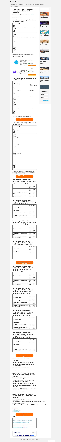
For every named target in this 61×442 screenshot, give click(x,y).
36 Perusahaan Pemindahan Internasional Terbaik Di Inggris (44, 81)
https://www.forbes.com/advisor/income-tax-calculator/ (20, 427)
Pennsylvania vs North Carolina (16, 410)
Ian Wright (32, 14)
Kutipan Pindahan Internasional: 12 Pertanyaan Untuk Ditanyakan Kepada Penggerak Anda (44, 62)
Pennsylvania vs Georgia (15, 409)
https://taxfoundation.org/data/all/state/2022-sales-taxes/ (20, 425)
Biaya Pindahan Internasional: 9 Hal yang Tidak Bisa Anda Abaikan (44, 44)
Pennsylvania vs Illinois (15, 407)
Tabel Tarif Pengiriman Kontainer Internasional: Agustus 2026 (44, 17)
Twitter (39, 439)
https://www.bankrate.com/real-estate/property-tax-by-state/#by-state (22, 420)
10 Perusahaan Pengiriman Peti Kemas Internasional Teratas (44, 72)
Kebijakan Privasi (28, 439)
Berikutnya (45, 100)
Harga (25, 65)
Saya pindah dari (43, 93)
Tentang (23, 439)
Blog (21, 439)
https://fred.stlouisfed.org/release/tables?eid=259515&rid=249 (21, 422)
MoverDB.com (14, 2)
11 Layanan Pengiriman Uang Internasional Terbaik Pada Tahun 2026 (44, 35)
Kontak (24, 65)
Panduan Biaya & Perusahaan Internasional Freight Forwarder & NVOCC (44, 53)
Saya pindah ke (42, 96)
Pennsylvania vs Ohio (15, 408)
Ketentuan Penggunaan (33, 439)
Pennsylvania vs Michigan (15, 411)
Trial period (21, 65)
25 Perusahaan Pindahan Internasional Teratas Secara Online (44, 26)
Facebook (37, 439)
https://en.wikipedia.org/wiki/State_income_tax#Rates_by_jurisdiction (22, 418)
